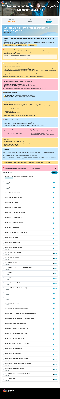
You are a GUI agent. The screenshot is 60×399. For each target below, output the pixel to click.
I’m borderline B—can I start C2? (11, 144)
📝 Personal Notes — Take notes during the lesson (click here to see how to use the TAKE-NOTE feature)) (27, 162)
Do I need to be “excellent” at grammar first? (14, 141)
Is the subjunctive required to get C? (12, 145)
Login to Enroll (48, 21)
